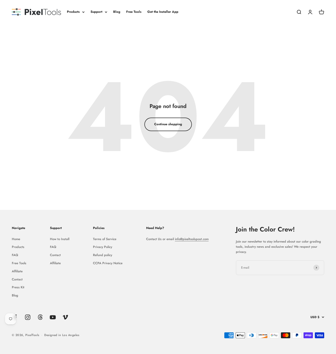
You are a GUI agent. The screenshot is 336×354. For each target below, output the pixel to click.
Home (16, 239)
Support (96, 11)
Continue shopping (168, 124)
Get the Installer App (162, 11)
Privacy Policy (102, 247)
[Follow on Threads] (40, 317)
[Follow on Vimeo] (65, 317)
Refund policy (102, 255)
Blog (116, 11)
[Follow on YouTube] (52, 317)
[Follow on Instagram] (27, 317)
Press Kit (18, 287)
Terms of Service (104, 239)
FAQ (15, 255)
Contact (17, 279)
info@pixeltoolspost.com (192, 239)
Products (73, 11)
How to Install (59, 239)
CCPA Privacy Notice (107, 263)
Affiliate (17, 271)
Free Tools (133, 11)
